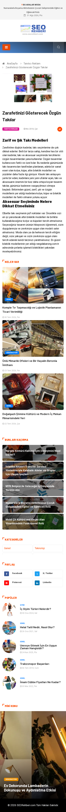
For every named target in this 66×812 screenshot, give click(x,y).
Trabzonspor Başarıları (34, 663)
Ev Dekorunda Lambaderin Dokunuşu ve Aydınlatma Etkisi (30, 787)
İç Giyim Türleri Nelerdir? (35, 609)
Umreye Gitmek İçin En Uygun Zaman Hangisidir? (38, 647)
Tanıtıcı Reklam (32, 63)
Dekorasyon (11, 353)
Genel (8, 299)
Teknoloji (40, 548)
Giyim (22, 605)
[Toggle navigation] (6, 47)
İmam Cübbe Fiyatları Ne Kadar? (40, 682)
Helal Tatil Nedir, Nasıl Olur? (37, 627)
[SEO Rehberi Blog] (33, 29)
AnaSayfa (12, 63)
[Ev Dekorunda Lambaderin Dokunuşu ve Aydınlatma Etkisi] (33, 755)
